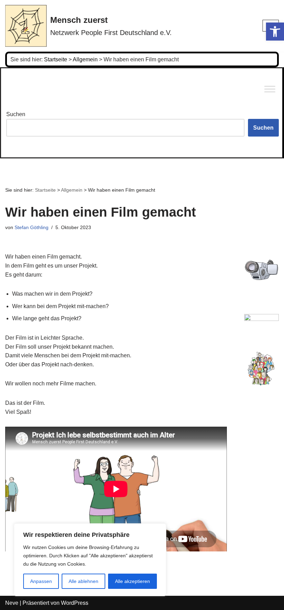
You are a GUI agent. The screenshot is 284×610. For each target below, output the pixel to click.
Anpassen (41, 581)
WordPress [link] (74, 603)
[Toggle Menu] (269, 89)
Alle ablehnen (83, 581)
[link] (275, 32)
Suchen (15, 114)
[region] (90, 559)
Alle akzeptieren (132, 581)
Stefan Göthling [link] (31, 227)
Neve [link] (11, 603)
